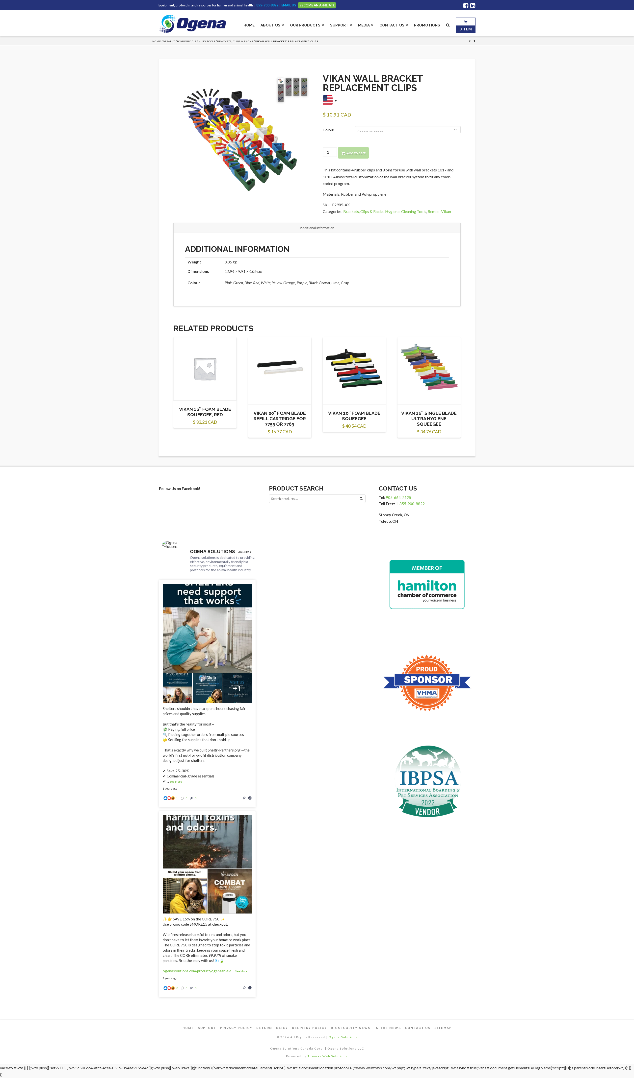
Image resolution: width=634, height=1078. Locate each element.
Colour (328, 129)
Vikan (446, 211)
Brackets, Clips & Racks (235, 41)
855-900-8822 (267, 5)
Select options (282, 396)
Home (156, 41)
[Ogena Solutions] (173, 544)
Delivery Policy (309, 1028)
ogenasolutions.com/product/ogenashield (197, 971)
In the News (387, 1028)
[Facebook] (466, 5)
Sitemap (443, 1028)
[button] (177, 82)
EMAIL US (288, 5)
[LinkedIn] (473, 5)
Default (169, 41)
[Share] (244, 798)
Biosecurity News (350, 1028)
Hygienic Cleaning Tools (196, 41)
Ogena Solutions (343, 1037)
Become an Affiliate (317, 5)
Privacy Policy (236, 1028)
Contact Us (417, 1028)
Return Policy (272, 1028)
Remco (434, 211)
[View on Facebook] (250, 798)
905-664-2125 (398, 497)
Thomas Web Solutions (328, 1056)
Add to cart (356, 152)
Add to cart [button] (207, 392)
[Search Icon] (448, 23)
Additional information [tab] (317, 228)
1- (410, 503)
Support (207, 1028)
